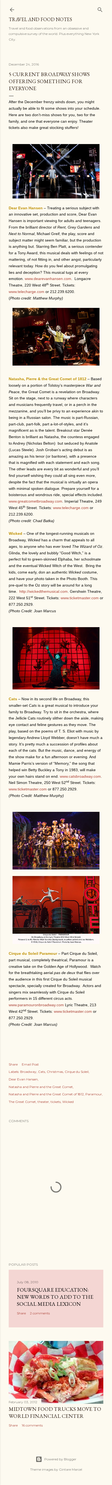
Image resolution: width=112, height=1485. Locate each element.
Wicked (68, 1102)
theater (43, 1102)
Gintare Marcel (70, 1469)
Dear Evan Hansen (23, 1079)
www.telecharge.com (26, 291)
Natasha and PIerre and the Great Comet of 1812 (46, 1094)
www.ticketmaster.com (80, 598)
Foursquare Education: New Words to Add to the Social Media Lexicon (55, 1296)
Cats (41, 1072)
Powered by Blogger (60, 1459)
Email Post (30, 1064)
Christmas (55, 1072)
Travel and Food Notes (40, 19)
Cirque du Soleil (77, 1072)
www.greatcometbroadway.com (35, 501)
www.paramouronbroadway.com (36, 1005)
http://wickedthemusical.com (43, 591)
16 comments (32, 1425)
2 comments (40, 1313)
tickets (56, 1102)
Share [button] (13, 1064)
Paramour (93, 1094)
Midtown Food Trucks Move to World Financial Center (55, 1412)
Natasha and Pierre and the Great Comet (41, 1087)
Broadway (28, 1072)
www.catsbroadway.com (80, 776)
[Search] (100, 8)
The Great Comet (22, 1102)
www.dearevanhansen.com (48, 278)
